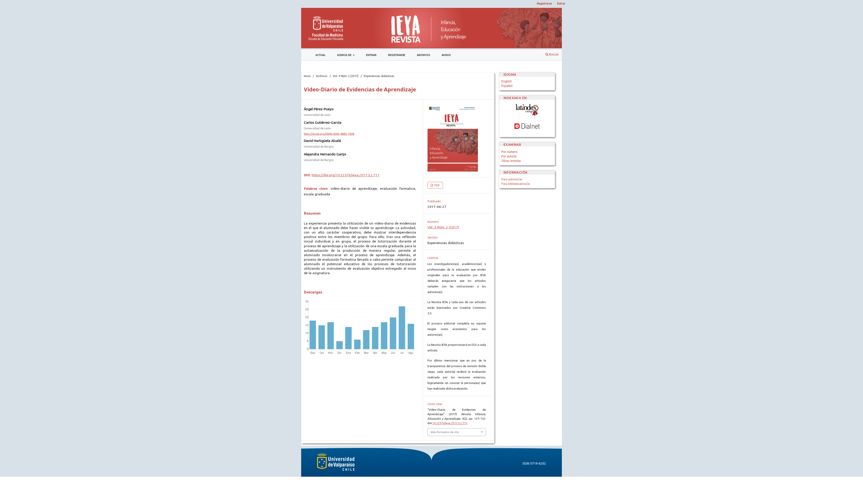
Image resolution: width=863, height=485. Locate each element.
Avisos (446, 54)
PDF (437, 185)
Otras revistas (511, 161)
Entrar (371, 54)
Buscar (553, 54)
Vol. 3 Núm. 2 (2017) (345, 75)
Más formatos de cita (445, 432)
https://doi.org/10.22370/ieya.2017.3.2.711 (345, 175)
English (506, 81)
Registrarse (396, 54)
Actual (320, 54)
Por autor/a (509, 156)
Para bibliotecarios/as (515, 183)
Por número (509, 152)
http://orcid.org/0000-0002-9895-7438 (329, 133)
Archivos (423, 54)
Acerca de (344, 54)
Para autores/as (511, 179)
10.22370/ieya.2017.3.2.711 (449, 423)
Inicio (307, 75)
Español (507, 86)
